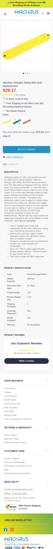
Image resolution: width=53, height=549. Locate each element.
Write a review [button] (26, 361)
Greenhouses (10, 396)
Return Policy (10, 435)
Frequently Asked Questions (17, 473)
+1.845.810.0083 (19, 493)
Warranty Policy (11, 439)
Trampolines (10, 388)
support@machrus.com (22, 489)
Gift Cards (9, 411)
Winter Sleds (10, 400)
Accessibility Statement (28, 544)
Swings (7, 392)
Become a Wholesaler (14, 462)
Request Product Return (15, 442)
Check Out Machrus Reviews (18, 419)
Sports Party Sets (12, 403)
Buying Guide (10, 415)
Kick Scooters (10, 407)
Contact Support (11, 458)
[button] (9, 95)
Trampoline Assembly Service (18, 466)
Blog (6, 469)
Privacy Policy (10, 544)
